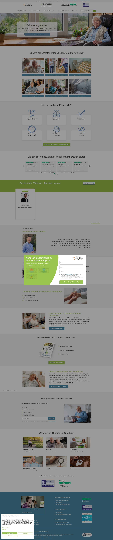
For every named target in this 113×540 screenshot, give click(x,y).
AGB (76, 274)
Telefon (62, 271)
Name (61, 267)
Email (61, 262)
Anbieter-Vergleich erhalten (71, 282)
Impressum (4, 529)
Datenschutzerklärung (69, 274)
